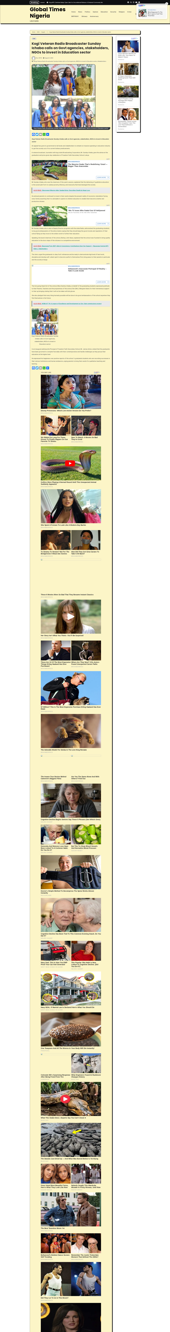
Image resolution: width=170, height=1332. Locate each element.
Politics (87, 12)
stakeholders (102, 61)
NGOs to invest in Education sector (87, 61)
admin (40, 58)
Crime (129, 12)
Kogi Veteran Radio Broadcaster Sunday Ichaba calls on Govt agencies (54, 61)
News (80, 12)
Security (113, 12)
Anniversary (94, 16)
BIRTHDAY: (75, 16)
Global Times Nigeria (48, 12)
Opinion (95, 12)
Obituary (84, 16)
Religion (122, 12)
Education (104, 12)
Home (73, 12)
